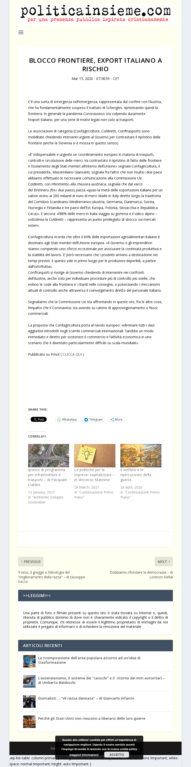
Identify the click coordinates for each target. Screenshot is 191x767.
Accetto (116, 754)
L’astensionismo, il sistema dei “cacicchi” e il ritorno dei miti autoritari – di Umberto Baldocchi (101, 680)
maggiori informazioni (83, 755)
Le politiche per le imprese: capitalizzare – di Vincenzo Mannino (94, 474)
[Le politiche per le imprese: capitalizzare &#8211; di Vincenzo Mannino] (94, 456)
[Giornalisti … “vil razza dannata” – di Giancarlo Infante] (29, 701)
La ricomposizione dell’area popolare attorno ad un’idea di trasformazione (89, 660)
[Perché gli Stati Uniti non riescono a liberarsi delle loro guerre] (29, 721)
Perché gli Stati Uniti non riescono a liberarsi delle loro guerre (91, 718)
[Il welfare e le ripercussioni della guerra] (140, 456)
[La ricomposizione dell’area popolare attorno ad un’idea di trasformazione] (29, 661)
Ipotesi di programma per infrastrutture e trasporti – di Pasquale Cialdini (47, 477)
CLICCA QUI (72, 354)
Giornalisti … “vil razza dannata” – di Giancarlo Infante (86, 698)
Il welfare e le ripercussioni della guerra (135, 474)
